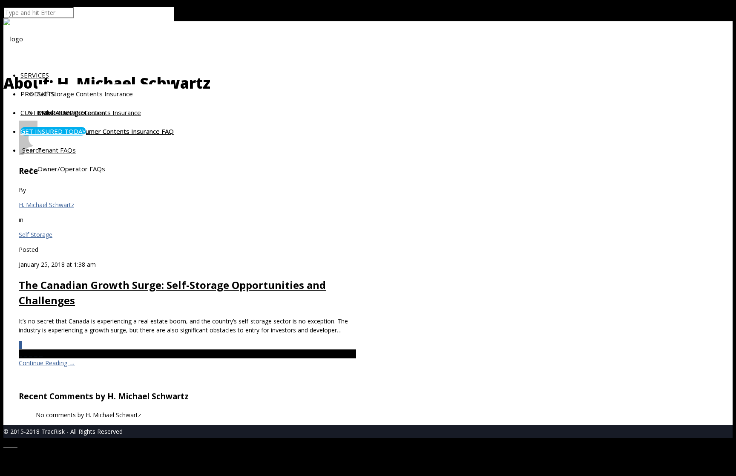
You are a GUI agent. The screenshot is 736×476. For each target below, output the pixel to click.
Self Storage (35, 235)
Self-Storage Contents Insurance (85, 93)
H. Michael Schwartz (46, 205)
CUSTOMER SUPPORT (53, 112)
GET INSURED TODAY (53, 131)
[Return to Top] (3, 442)
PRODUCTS (37, 93)
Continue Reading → (47, 363)
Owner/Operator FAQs (71, 168)
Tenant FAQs (56, 150)
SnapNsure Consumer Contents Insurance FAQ (105, 131)
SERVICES (34, 75)
